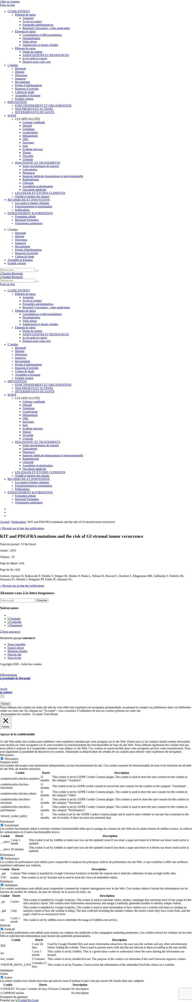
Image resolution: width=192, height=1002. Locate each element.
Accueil (4, 522)
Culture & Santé (24, 92)
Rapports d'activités (26, 253)
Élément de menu (25, 14)
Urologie (27, 159)
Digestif (27, 125)
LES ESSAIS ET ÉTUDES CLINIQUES (40, 193)
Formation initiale (25, 216)
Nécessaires (11, 758)
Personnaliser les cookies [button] (15, 714)
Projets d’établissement (28, 85)
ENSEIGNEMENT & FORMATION (30, 213)
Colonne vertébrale (33, 122)
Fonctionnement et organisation (33, 206)
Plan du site (14, 654)
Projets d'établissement (28, 249)
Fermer (5, 703)
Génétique (28, 129)
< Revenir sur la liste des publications (22, 528)
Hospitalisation (31, 38)
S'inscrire (42, 600)
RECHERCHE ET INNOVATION (29, 199)
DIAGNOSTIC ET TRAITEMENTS (37, 162)
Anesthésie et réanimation (37, 186)
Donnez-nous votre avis (36, 61)
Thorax (26, 152)
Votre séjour (29, 41)
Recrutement (22, 82)
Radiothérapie (30, 179)
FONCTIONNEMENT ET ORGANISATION (43, 105)
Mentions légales (17, 651)
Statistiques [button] (6, 881)
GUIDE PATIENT (19, 11)
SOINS (12, 115)
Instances (20, 78)
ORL (25, 139)
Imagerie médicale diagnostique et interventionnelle (52, 176)
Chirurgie (28, 182)
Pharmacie (28, 172)
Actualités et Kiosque (27, 95)
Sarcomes (28, 142)
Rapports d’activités (26, 88)
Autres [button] (4, 973)
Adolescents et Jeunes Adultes (40, 45)
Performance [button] (7, 854)
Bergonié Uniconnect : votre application (46, 28)
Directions (21, 75)
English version (24, 98)
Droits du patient (32, 51)
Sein (25, 145)
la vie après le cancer (34, 58)
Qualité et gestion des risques (32, 196)
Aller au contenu (10, 1)
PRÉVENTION (17, 102)
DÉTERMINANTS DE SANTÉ (34, 112)
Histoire (19, 71)
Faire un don (7, 5)
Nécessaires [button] (7, 755)
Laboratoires (29, 169)
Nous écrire (14, 657)
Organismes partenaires (29, 223)
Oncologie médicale (34, 189)
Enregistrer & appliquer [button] (14, 996)
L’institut (13, 65)
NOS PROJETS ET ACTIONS (34, 108)
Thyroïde (27, 156)
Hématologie (30, 135)
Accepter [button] (37, 714)
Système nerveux (32, 149)
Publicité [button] (5, 925)
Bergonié (20, 68)
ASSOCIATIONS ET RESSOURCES (45, 55)
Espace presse (16, 647)
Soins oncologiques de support (40, 166)
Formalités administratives (37, 24)
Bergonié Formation (27, 219)
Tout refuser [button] (51, 714)
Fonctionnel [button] (7, 821)
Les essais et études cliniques (32, 203)
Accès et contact (32, 21)
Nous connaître (17, 644)
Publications (22, 209)
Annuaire (28, 18)
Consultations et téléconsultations (42, 34)
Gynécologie (30, 132)
